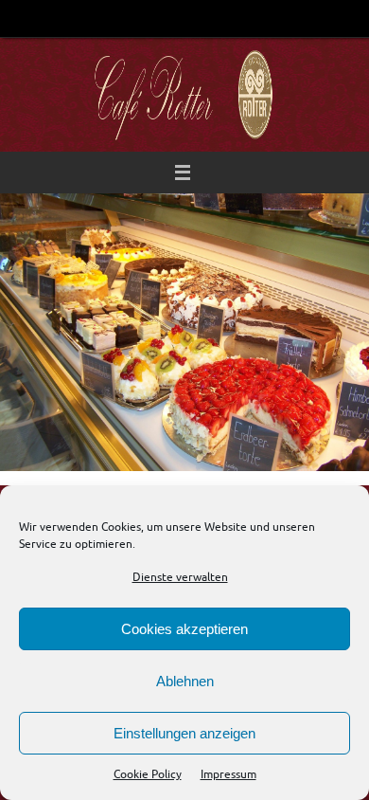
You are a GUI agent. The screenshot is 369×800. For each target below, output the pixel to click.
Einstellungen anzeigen (184, 733)
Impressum (228, 774)
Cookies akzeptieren (184, 629)
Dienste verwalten (180, 577)
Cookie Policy (148, 774)
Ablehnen (185, 681)
